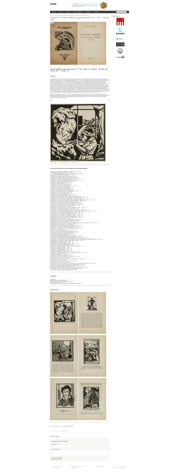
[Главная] (53, 4)
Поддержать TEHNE (99, 466)
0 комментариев (64, 430)
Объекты (68, 11)
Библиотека (88, 11)
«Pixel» (122, 467)
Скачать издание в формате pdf (57, 426)
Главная (51, 15)
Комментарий (55, 449)
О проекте (54, 11)
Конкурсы (96, 11)
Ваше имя (54, 444)
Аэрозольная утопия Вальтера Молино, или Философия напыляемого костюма (85, 5)
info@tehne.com (74, 467)
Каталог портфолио (78, 11)
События (61, 11)
